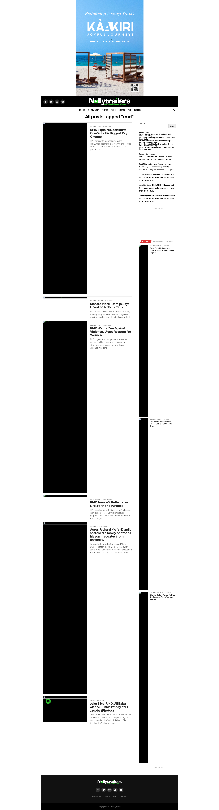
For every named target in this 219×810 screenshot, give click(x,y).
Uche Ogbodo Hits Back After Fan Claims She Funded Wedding (156, 145)
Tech (129, 110)
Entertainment (93, 110)
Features (82, 110)
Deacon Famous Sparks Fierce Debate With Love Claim (157, 138)
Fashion (113, 110)
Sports (122, 110)
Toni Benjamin (145, 195)
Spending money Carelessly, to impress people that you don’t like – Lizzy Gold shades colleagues (156, 167)
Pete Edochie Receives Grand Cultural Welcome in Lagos (155, 135)
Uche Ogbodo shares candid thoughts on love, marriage (156, 148)
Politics (105, 110)
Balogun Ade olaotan (148, 156)
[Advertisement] (157, 224)
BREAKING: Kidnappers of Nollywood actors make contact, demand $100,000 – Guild (156, 177)
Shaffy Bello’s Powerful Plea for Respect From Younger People (156, 141)
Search (142, 123)
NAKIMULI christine (147, 164)
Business (137, 110)
